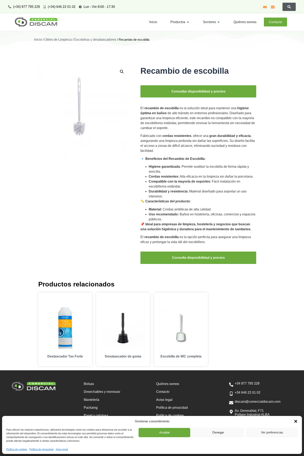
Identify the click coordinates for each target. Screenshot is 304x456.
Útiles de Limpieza (58, 39)
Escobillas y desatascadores (95, 39)
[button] (296, 421)
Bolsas (89, 384)
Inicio (38, 39)
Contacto (162, 391)
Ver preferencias (272, 432)
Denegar (218, 432)
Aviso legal (62, 449)
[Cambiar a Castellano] (273, 7)
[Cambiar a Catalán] (265, 7)
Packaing (91, 407)
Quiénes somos (167, 384)
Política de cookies (16, 449)
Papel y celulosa (96, 415)
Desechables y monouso (102, 391)
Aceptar (164, 432)
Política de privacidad (41, 449)
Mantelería (91, 399)
